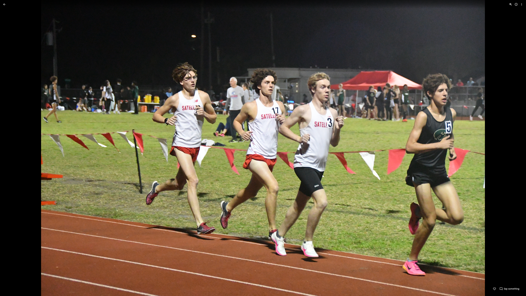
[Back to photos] (4, 4)
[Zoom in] (510, 4)
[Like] (494, 289)
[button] (8, 148)
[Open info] (516, 4)
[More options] (521, 4)
